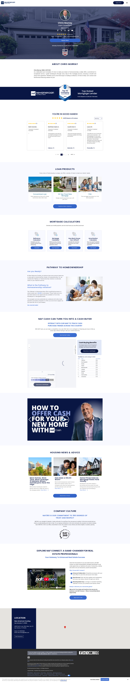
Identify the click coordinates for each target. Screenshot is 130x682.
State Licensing (37, 672)
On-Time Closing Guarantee (49, 674)
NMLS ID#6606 (30, 672)
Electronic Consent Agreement (33, 674)
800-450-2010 (38, 664)
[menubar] (127, 3)
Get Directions (19, 636)
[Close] (127, 679)
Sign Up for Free (78, 597)
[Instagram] (65, 30)
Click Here (75, 45)
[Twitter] (61, 30)
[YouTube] (90, 652)
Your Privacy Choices (64, 675)
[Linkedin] (68, 30)
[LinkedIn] (83, 652)
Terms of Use (49, 672)
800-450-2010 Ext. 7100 (44, 653)
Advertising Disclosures (57, 672)
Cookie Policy (44, 675)
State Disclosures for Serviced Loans (34, 675)
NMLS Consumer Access (60, 674)
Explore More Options (65, 206)
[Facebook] (57, 30)
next (72, 154)
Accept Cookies (104, 679)
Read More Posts (65, 495)
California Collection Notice (53, 675)
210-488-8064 (58, 36)
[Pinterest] (97, 652)
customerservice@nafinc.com (33, 666)
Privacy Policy (43, 672)
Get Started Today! (65, 335)
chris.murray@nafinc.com (73, 36)
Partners (41, 674)
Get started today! (32, 305)
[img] (65, 419)
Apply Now (118, 3)
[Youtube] (72, 30)
